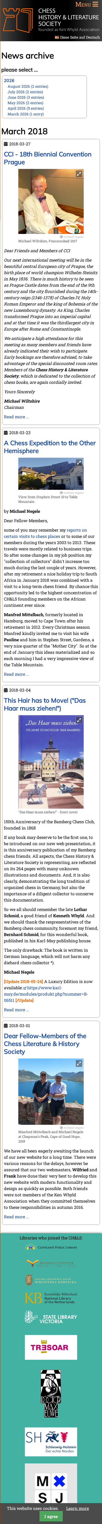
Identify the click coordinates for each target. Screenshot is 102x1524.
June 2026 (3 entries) (26, 97)
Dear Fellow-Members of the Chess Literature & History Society (45, 1043)
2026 (9, 80)
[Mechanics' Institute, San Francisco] (51, 1265)
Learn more (77, 1508)
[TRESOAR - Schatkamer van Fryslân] (51, 1358)
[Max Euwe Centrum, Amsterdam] (51, 1418)
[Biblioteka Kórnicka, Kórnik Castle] (51, 1284)
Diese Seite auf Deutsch (80, 37)
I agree (51, 1516)
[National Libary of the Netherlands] (51, 1301)
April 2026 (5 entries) (26, 108)
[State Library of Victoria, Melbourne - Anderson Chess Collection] (51, 1326)
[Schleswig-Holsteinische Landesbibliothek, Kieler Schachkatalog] (51, 1454)
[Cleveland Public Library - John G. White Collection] (51, 1250)
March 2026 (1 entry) (26, 113)
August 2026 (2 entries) (28, 86)
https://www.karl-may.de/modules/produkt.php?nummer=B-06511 (46, 994)
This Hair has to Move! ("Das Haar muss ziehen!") (45, 704)
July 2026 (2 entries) (25, 91)
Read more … (16, 416)
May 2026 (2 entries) (25, 102)
